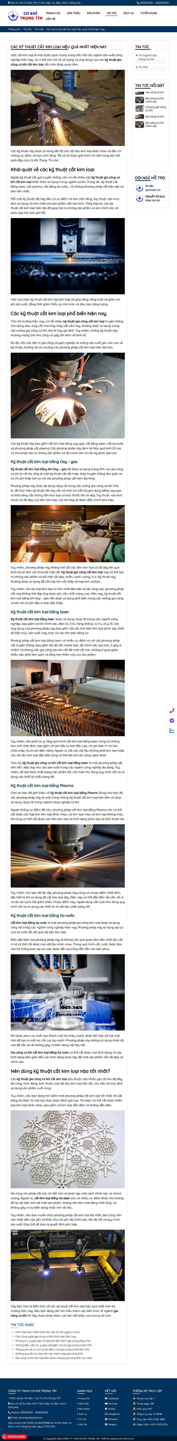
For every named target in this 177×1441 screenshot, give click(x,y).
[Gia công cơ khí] (139, 94)
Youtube (112, 1403)
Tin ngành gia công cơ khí (147, 57)
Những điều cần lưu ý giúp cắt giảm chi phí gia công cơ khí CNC (54, 1345)
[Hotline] (172, 711)
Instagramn (113, 1413)
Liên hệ (50, 18)
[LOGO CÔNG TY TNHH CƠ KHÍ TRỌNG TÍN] (25, 15)
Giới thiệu (73, 13)
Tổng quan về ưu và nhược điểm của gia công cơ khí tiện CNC (53, 1349)
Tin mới (38, 29)
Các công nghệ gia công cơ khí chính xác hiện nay (46, 1336)
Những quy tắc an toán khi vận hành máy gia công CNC (49, 1353)
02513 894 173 (152, 190)
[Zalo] (172, 730)
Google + (112, 1424)
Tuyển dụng (148, 13)
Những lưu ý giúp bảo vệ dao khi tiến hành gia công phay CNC (53, 1340)
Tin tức (112, 13)
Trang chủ (53, 13)
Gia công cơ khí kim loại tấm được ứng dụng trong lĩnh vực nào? (54, 1358)
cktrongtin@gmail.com (30, 1417)
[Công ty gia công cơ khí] (139, 111)
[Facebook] (172, 721)
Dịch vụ (128, 13)
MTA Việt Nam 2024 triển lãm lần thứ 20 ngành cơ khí (48, 1332)
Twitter (111, 1408)
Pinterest (112, 1419)
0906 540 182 (152, 200)
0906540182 (146, 2)
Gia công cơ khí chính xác (154, 102)
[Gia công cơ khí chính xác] (139, 102)
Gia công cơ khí (154, 94)
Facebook (113, 1398)
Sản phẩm (93, 13)
